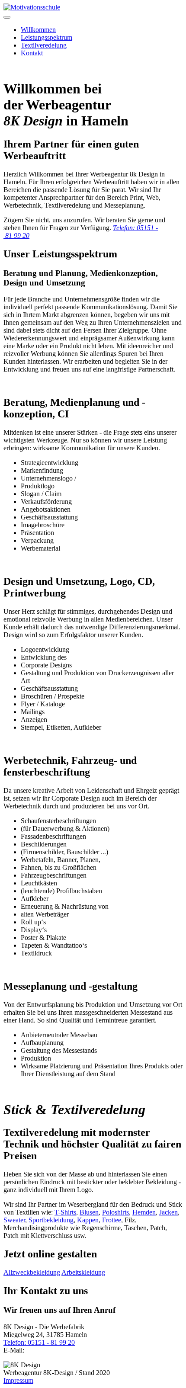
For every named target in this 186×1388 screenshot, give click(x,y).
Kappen (88, 1220)
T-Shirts (65, 1212)
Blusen (89, 1212)
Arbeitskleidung (83, 1272)
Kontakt (32, 53)
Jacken (168, 1212)
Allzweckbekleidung (31, 1272)
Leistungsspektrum (46, 37)
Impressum (18, 1380)
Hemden (144, 1212)
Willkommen (38, 29)
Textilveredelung (44, 45)
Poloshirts (115, 1212)
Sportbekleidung (51, 1220)
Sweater (14, 1220)
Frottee (111, 1220)
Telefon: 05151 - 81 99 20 (39, 1342)
